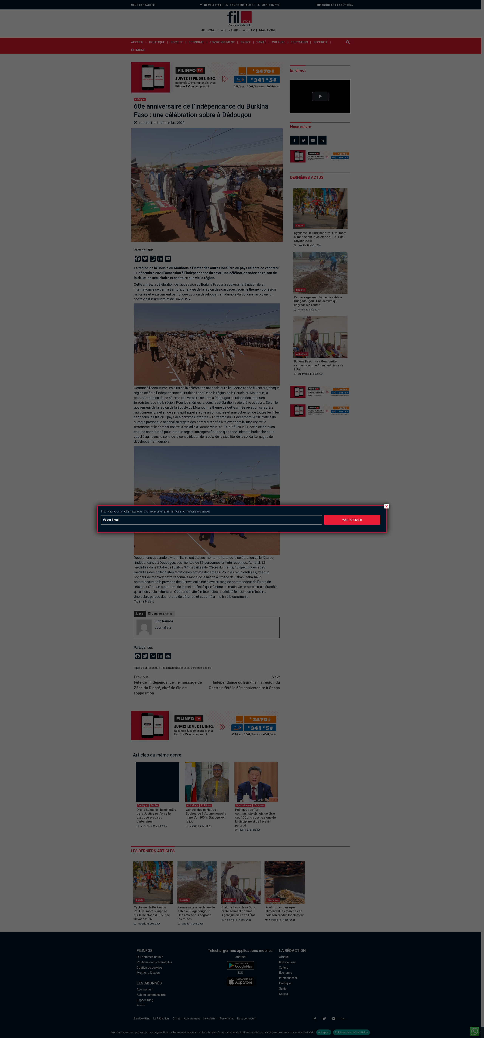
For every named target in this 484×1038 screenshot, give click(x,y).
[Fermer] (386, 506)
